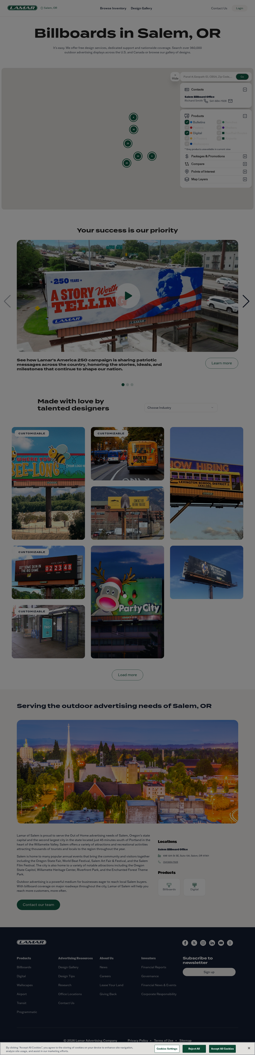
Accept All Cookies (222, 1048)
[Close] (249, 1048)
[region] (127, 1048)
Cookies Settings (167, 1048)
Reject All (194, 1048)
